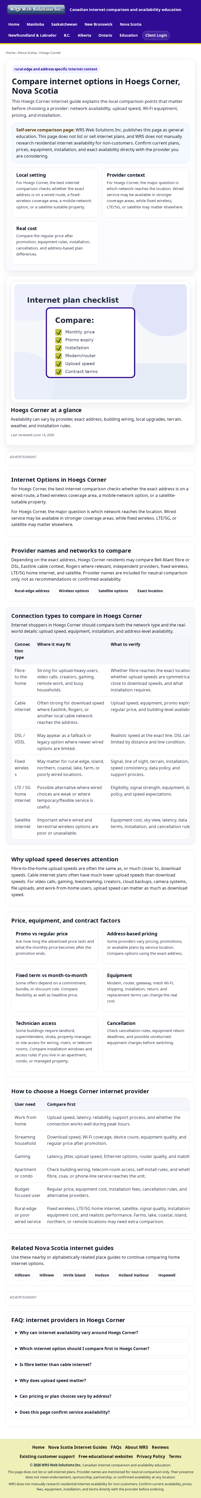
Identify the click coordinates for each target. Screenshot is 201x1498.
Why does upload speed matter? (53, 1380)
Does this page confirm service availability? (65, 1412)
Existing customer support (47, 1456)
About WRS (136, 1447)
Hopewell (166, 1275)
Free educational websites (106, 1456)
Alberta (84, 35)
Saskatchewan (64, 24)
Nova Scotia (130, 24)
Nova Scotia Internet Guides (77, 1447)
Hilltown (22, 1275)
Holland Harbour (134, 1275)
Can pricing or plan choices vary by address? (65, 1396)
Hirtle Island (74, 1275)
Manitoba (35, 24)
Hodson (102, 1275)
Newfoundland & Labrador (32, 35)
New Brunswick (99, 24)
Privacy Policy (151, 1456)
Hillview (47, 1275)
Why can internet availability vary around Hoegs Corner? (79, 1332)
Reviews (160, 1447)
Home (13, 24)
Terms (175, 1456)
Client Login (156, 35)
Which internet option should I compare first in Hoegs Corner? (84, 1348)
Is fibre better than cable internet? (56, 1364)
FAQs (116, 1447)
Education (129, 35)
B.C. (67, 35)
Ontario (105, 35)
